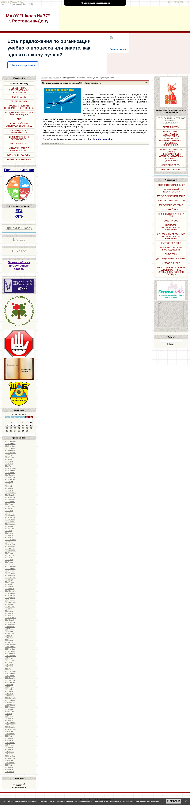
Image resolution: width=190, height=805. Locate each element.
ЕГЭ (18, 211)
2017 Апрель (10, 555)
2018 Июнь (9, 586)
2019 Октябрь (10, 620)
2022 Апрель (10, 687)
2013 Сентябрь (10, 468)
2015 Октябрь (10, 515)
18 (7, 428)
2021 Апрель (10, 660)
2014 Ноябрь (10, 497)
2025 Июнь (9, 747)
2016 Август (9, 537)
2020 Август (9, 642)
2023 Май (8, 714)
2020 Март (9, 631)
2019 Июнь (9, 611)
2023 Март (9, 709)
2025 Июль (9, 749)
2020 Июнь (9, 638)
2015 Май (8, 508)
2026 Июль (9, 769)
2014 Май (8, 486)
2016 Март (9, 526)
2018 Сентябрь (10, 591)
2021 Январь (10, 653)
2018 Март (9, 580)
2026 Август (9, 772)
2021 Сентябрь (10, 671)
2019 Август (9, 615)
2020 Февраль (10, 629)
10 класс (19, 251)
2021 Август (9, 669)
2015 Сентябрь (10, 513)
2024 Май (8, 736)
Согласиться (173, 801)
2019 (50, 78)
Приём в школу (18, 228)
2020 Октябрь (10, 647)
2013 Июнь (9, 461)
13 (15, 425)
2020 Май (8, 635)
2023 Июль (9, 718)
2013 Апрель (10, 457)
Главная (4, 4)
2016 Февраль (10, 524)
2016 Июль (9, 535)
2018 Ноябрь (10, 595)
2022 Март (9, 685)
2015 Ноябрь (10, 517)
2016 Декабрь (10, 546)
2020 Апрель (10, 633)
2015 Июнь (9, 511)
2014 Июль (9, 490)
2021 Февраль (10, 656)
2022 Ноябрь (10, 702)
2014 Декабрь (10, 499)
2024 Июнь (9, 738)
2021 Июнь (9, 664)
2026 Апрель (10, 763)
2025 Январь (10, 743)
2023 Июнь (9, 716)
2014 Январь (10, 477)
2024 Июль (9, 740)
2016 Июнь (9, 533)
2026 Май (8, 765)
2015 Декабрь (10, 519)
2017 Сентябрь (10, 566)
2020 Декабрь (10, 651)
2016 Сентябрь (10, 540)
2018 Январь (10, 575)
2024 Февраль (10, 729)
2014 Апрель (10, 484)
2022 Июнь (9, 691)
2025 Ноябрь (10, 756)
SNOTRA (63, 143)
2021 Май (8, 662)
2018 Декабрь (10, 598)
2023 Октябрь (10, 722)
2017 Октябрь (10, 569)
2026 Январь (10, 758)
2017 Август (9, 564)
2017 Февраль (10, 551)
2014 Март (9, 482)
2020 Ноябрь (10, 649)
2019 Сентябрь (10, 618)
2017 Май (8, 557)
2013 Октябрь (10, 470)
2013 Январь (10, 450)
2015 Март (9, 504)
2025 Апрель (10, 745)
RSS (31, 4)
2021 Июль (9, 667)
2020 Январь (10, 627)
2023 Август (9, 720)
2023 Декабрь (10, 727)
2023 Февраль (10, 707)
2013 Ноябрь (10, 473)
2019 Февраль (10, 602)
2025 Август (9, 751)
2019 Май (8, 609)
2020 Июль (9, 640)
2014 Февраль (10, 479)
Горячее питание (19, 170)
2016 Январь (10, 522)
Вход (24, 4)
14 (19, 425)
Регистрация (15, 4)
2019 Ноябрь (10, 622)
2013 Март (9, 455)
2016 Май (8, 531)
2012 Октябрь (10, 444)
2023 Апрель (10, 711)
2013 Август (9, 466)
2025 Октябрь (10, 754)
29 (23, 431)
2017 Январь (10, 548)
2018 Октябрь (10, 593)
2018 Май (8, 584)
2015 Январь (10, 502)
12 (11, 425)
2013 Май (8, 459)
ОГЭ (19, 216)
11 (7, 425)
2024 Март (9, 731)
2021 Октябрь (10, 673)
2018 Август (9, 589)
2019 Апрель (10, 606)
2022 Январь (10, 680)
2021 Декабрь (10, 678)
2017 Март (9, 553)
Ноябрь (57, 78)
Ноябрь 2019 (19, 414)
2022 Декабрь (10, 705)
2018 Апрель (10, 582)
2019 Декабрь (10, 624)
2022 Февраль (10, 682)
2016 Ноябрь (10, 544)
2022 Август (9, 696)
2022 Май (8, 689)
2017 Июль (9, 562)
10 (31, 422)
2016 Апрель (10, 528)
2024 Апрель (10, 734)
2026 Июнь (9, 767)
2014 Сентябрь (10, 493)
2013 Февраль (10, 453)
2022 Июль (9, 693)
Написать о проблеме (23, 65)
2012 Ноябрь (10, 446)
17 (31, 425)
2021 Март (9, 658)
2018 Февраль (10, 577)
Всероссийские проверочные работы (19, 265)
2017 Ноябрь (10, 571)
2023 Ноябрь (10, 725)
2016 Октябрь (10, 542)
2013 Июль (9, 464)
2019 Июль (9, 613)
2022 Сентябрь (10, 698)
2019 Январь (10, 600)
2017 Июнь (9, 560)
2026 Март (9, 760)
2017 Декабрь (10, 573)
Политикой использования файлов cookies (140, 801)
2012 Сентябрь (10, 441)
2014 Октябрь (10, 495)
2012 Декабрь (10, 448)
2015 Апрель (10, 506)
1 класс (19, 240)
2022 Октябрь (10, 700)
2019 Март (9, 604)
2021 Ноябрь (10, 676)
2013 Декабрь (10, 475)
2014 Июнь (9, 488)
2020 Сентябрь (10, 644)
